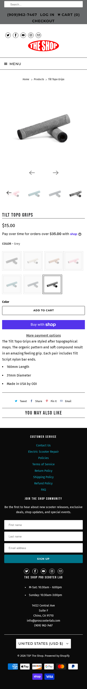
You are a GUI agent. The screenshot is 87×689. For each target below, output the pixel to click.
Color (5, 302)
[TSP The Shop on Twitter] (8, 35)
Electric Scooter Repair (43, 452)
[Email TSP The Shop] (38, 35)
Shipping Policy (43, 477)
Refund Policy (43, 483)
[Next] (55, 172)
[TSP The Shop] (43, 47)
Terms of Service (43, 464)
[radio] (12, 261)
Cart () (70, 15)
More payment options (43, 335)
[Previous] (31, 172)
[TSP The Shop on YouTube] (23, 35)
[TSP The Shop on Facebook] (15, 35)
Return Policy (43, 471)
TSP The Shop (35, 655)
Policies (43, 458)
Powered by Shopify (57, 655)
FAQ (43, 490)
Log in (47, 15)
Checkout (43, 21)
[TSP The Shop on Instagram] (31, 35)
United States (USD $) (41, 644)
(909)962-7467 (22, 15)
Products (39, 79)
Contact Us (43, 445)
